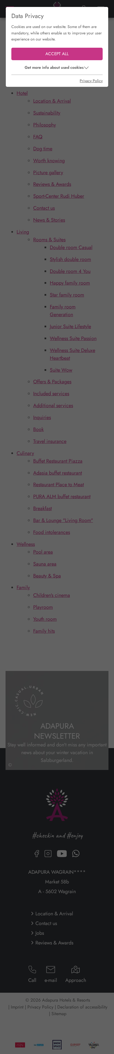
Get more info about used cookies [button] (54, 67)
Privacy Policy (91, 80)
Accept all (57, 54)
